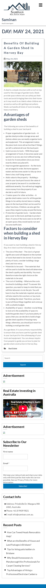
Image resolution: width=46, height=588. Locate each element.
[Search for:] (23, 358)
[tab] (40, 5)
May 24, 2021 (12, 59)
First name (8, 451)
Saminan (9, 19)
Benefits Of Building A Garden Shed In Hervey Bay (21, 47)
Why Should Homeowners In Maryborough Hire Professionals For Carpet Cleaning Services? (23, 562)
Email (6, 463)
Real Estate (12, 348)
